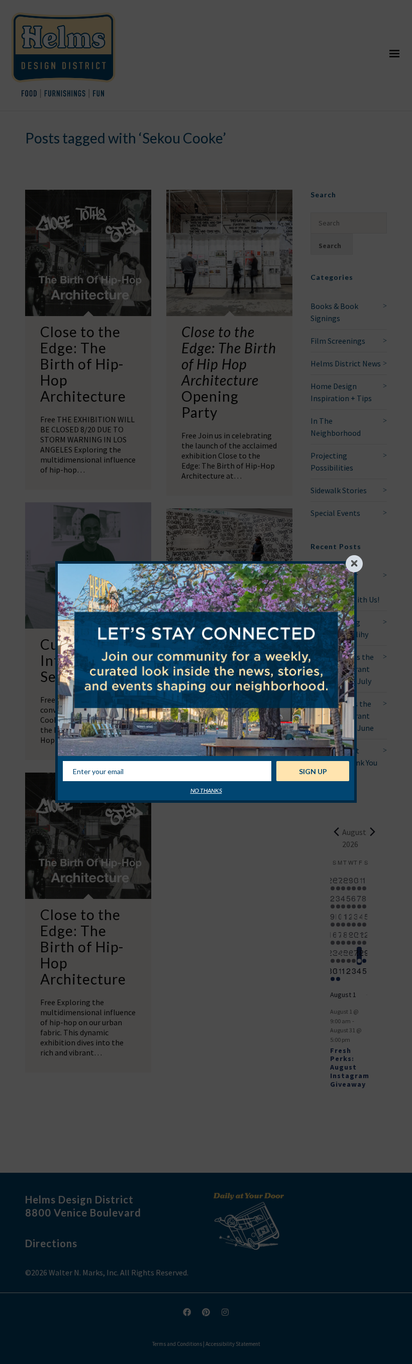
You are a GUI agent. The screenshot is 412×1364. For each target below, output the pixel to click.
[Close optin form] (354, 563)
